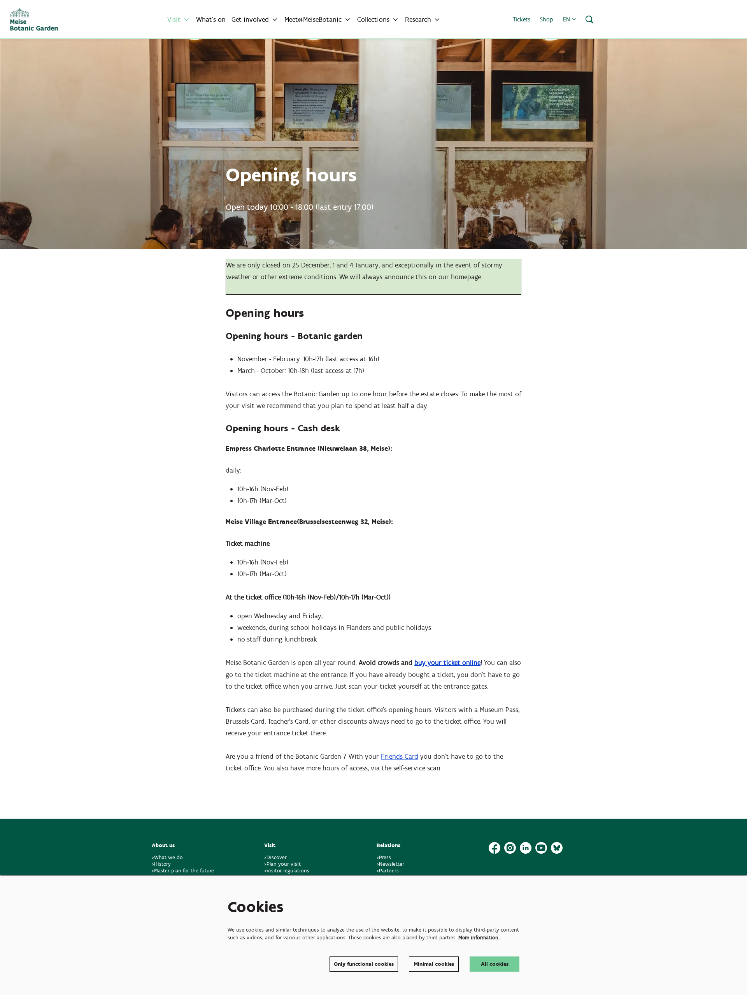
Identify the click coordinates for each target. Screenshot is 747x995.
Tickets (521, 19)
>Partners (388, 870)
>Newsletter (390, 864)
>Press (384, 857)
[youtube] (541, 848)
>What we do (169, 857)
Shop (546, 19)
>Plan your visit (282, 864)
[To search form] (589, 19)
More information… (480, 937)
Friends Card (399, 756)
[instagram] (510, 848)
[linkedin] (525, 848)
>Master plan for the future (183, 870)
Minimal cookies (434, 964)
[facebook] (494, 848)
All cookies (495, 964)
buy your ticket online (447, 662)
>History (161, 864)
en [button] (567, 19)
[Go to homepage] (34, 19)
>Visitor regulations (286, 870)
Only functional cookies (364, 964)
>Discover (275, 857)
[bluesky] (557, 848)
